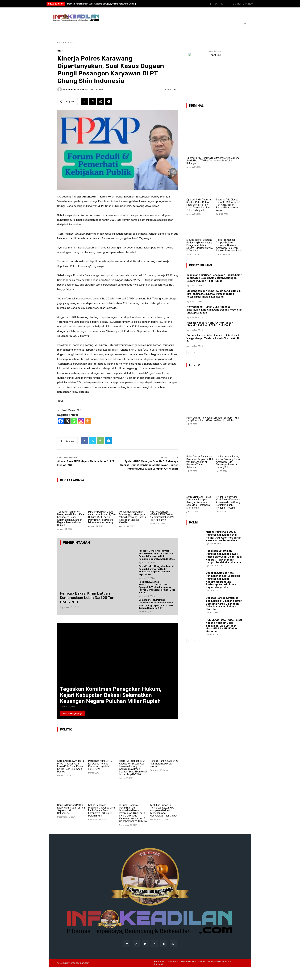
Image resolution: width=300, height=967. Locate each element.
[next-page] (194, 352)
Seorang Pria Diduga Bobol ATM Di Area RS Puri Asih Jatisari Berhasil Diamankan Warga (228, 205)
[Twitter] (222, 4)
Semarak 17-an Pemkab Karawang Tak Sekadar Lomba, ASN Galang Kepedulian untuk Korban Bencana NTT (156, 604)
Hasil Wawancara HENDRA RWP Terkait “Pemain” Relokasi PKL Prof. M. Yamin (104, 4)
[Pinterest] (154, 943)
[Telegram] (108, 101)
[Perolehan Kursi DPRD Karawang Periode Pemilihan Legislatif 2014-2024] (102, 746)
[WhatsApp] (100, 101)
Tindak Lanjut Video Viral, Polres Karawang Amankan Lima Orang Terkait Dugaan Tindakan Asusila (228, 502)
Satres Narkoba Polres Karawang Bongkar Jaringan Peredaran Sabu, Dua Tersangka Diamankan (198, 502)
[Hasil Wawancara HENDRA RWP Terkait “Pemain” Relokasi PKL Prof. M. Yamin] (164, 497)
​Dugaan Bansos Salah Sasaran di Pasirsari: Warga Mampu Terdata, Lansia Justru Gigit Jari (212, 338)
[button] (245, 24)
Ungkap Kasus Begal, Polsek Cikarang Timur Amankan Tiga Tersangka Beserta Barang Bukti (228, 462)
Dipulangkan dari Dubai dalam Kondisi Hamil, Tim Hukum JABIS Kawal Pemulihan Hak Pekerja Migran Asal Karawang (102, 517)
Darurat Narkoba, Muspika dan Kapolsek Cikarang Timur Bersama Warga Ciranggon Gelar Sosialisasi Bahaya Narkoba (224, 603)
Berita (71, 42)
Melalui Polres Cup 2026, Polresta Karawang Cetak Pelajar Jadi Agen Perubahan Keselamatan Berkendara (223, 536)
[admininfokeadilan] (60, 89)
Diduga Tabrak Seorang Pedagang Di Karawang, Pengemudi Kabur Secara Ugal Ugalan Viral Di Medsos (199, 245)
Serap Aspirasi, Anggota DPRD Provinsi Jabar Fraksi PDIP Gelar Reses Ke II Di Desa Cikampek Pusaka (70, 766)
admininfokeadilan (77, 89)
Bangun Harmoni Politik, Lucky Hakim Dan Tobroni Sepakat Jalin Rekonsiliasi (71, 809)
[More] (88, 421)
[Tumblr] (163, 943)
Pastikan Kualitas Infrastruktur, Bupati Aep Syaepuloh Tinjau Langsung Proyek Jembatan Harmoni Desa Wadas (157, 587)
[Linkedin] (145, 943)
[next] (161, 4)
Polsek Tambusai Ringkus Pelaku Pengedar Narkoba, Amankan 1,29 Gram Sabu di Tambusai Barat (229, 245)
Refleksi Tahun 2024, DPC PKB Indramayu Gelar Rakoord (164, 763)
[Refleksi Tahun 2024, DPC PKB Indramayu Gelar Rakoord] (164, 746)
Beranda (61, 42)
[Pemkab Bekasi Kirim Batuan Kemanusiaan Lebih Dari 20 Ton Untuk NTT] (88, 568)
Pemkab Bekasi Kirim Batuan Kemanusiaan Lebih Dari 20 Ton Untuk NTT (87, 597)
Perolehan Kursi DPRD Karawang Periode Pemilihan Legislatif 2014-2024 (100, 764)
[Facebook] (210, 4)
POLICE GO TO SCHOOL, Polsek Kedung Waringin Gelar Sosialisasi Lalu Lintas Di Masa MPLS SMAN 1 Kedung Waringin (224, 625)
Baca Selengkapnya (72, 713)
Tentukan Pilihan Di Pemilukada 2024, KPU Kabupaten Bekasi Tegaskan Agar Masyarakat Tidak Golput (163, 810)
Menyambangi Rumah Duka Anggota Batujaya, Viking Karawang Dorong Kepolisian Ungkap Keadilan (132, 517)
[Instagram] (216, 4)
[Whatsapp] (74, 421)
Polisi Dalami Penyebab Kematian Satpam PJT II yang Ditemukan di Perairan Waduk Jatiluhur (212, 419)
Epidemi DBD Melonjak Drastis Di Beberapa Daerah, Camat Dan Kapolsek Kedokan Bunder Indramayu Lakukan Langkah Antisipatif (149, 465)
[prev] (156, 4)
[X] (67, 421)
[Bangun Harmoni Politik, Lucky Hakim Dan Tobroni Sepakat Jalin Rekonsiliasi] (71, 791)
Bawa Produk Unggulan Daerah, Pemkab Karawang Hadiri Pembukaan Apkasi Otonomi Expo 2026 (157, 570)
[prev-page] (188, 352)
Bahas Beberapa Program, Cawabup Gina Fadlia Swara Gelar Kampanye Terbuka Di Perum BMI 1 (101, 810)
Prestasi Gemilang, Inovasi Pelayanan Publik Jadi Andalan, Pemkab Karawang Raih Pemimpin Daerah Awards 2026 (157, 554)
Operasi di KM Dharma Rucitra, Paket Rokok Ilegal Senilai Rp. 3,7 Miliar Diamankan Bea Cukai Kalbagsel (213, 161)
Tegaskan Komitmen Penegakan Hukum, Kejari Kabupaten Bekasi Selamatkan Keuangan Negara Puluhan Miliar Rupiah (71, 518)
